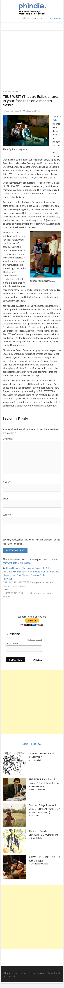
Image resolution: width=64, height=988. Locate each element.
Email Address (14, 643)
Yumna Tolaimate (38, 789)
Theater (16, 91)
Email (6, 498)
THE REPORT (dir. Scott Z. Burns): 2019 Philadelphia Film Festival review (44, 783)
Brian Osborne (13, 568)
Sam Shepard (23, 575)
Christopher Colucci (32, 568)
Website (7, 514)
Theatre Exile (38, 575)
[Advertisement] (32, 58)
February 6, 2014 (32, 111)
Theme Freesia (29, 973)
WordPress (41, 973)
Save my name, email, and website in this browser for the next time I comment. (31, 541)
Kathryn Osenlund (12, 111)
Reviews (7, 91)
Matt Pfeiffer (42, 571)
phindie (6, 973)
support (57, 18)
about (26, 18)
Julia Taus (35, 815)
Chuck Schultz (36, 760)
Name (6, 481)
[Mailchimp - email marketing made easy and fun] (37, 662)
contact (35, 18)
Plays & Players (30, 177)
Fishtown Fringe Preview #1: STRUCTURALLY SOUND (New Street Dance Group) (44, 809)
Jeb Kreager (15, 571)
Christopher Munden (39, 864)
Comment (8, 438)
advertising (46, 18)
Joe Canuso (28, 571)
